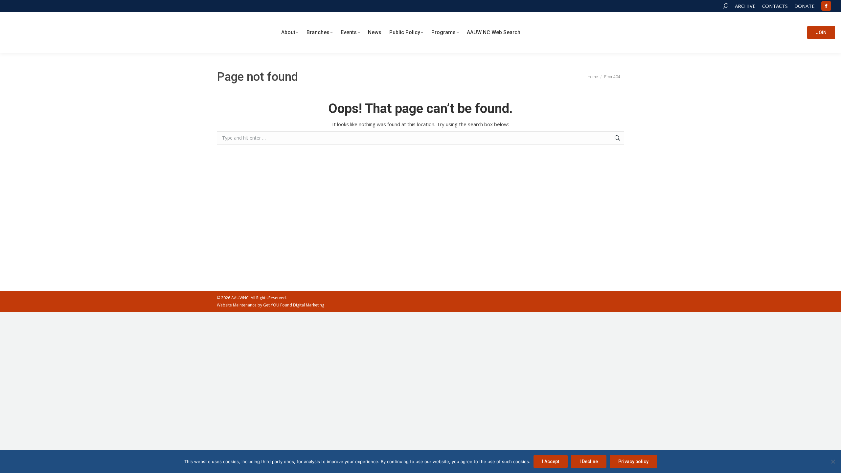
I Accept (550, 461)
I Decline (589, 461)
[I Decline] (833, 461)
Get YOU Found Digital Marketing (293, 305)
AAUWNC (240, 298)
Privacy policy (633, 461)
